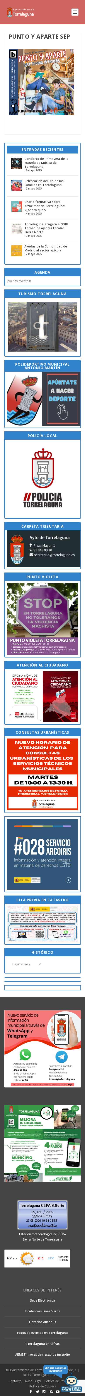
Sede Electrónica (42, 1300)
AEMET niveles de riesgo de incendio (42, 1354)
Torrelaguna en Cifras (43, 1344)
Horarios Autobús (42, 1322)
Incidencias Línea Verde (42, 1311)
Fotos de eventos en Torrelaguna (42, 1333)
